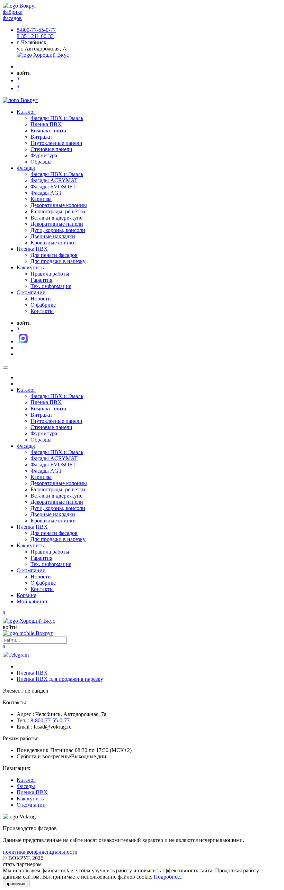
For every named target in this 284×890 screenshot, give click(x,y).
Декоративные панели (56, 224)
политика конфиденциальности (40, 852)
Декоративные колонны (58, 205)
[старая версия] (29, 621)
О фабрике (43, 305)
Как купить (30, 267)
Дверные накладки (52, 236)
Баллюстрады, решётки (57, 211)
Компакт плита (48, 130)
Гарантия (41, 280)
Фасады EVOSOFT (53, 186)
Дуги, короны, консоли (57, 230)
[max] (23, 341)
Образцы (41, 162)
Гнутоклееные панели (56, 143)
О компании (31, 292)
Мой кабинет (32, 601)
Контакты (42, 311)
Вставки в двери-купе (56, 218)
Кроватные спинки (53, 242)
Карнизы (41, 199)
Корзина (26, 595)
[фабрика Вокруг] (28, 633)
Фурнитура (43, 155)
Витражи (41, 137)
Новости (40, 299)
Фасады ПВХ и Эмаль (56, 118)
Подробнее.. (168, 877)
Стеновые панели (51, 149)
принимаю (16, 883)
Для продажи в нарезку (58, 261)
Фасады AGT (46, 193)
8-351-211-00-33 (35, 36)
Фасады (26, 168)
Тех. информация (50, 286)
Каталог (26, 112)
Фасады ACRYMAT (54, 180)
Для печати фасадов (54, 255)
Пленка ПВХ (46, 124)
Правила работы (49, 274)
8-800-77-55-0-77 (36, 30)
